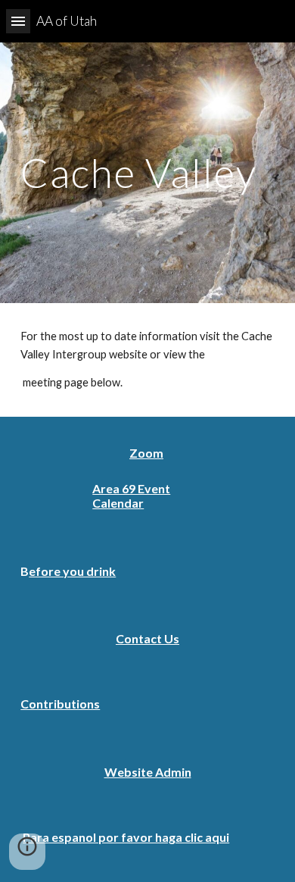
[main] (147, 172)
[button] (18, 21)
